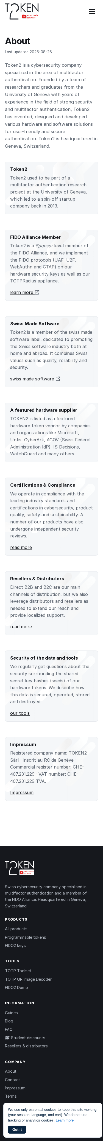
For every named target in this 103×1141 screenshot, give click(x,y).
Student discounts (27, 1037)
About (10, 1071)
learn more (22, 292)
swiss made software (32, 379)
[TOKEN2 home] (22, 11)
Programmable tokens (25, 937)
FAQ (9, 1029)
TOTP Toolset (18, 970)
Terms (11, 1096)
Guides (11, 1012)
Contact (12, 1079)
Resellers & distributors (26, 1046)
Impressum (22, 792)
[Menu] (92, 11)
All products (16, 928)
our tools (20, 713)
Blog (9, 1021)
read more (21, 547)
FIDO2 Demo (16, 987)
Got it (17, 1130)
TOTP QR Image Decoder (28, 979)
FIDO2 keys (15, 945)
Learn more (65, 1120)
